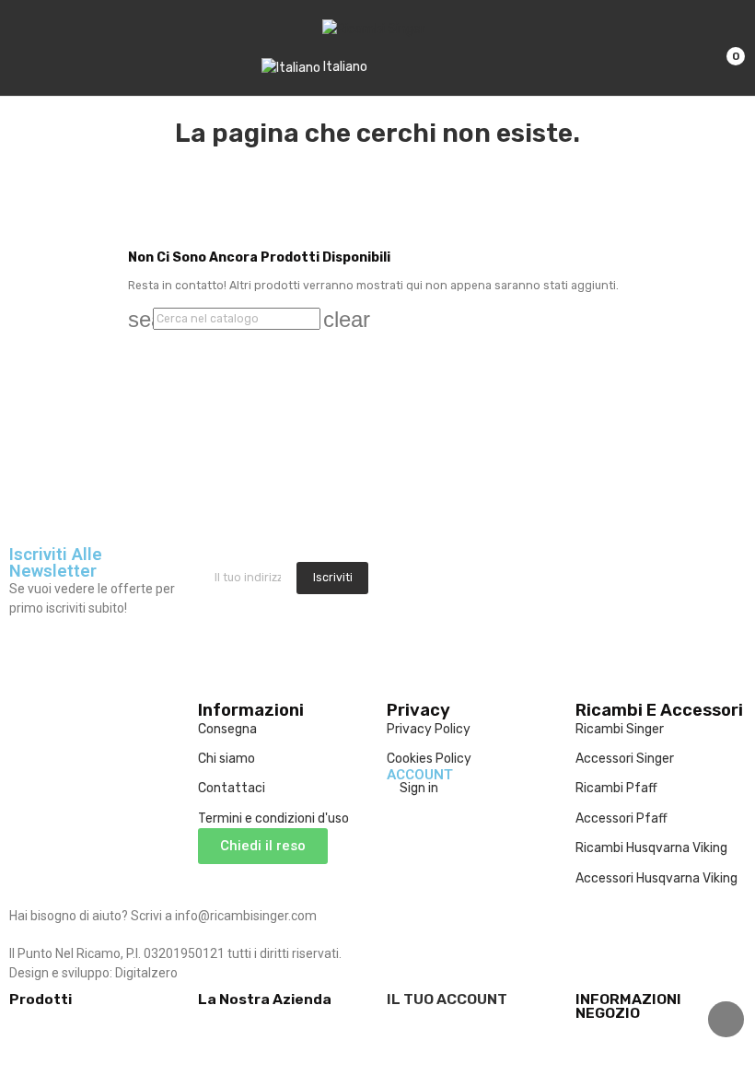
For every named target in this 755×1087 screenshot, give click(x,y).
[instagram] (411, 582)
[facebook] (392, 582)
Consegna (227, 729)
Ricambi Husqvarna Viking (651, 848)
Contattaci (231, 788)
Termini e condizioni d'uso (273, 818)
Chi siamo (226, 758)
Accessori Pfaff (621, 818)
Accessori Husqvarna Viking (656, 878)
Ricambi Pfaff (616, 788)
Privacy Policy (428, 729)
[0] (720, 48)
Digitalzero (146, 972)
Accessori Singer (624, 758)
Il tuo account (447, 999)
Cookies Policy (429, 758)
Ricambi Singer (619, 729)
